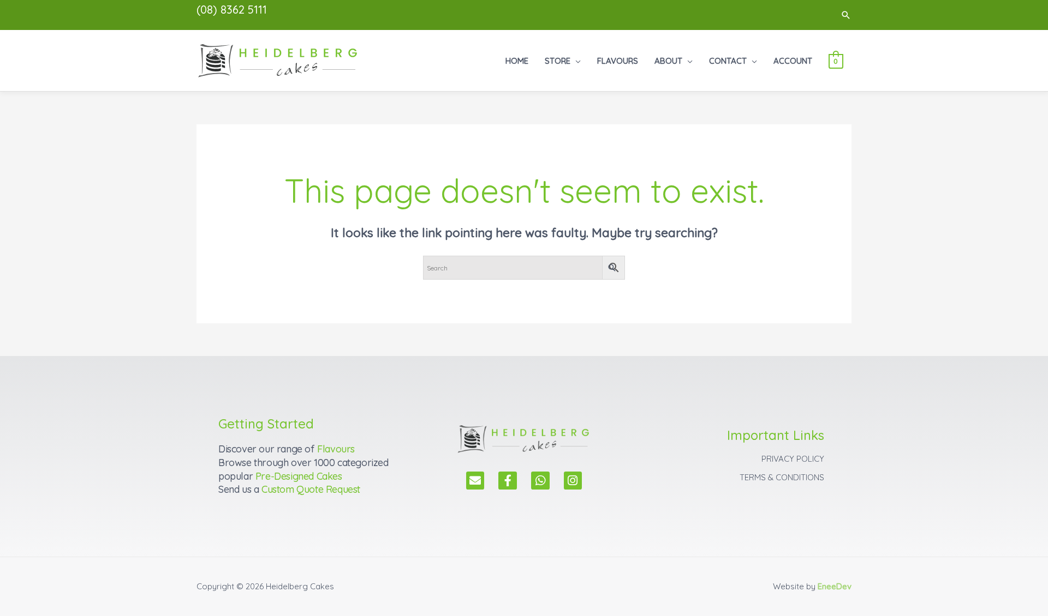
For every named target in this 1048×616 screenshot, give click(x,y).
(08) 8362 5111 (231, 9)
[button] (846, 15)
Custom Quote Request (310, 489)
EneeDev (834, 586)
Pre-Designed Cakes (298, 476)
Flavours (336, 449)
